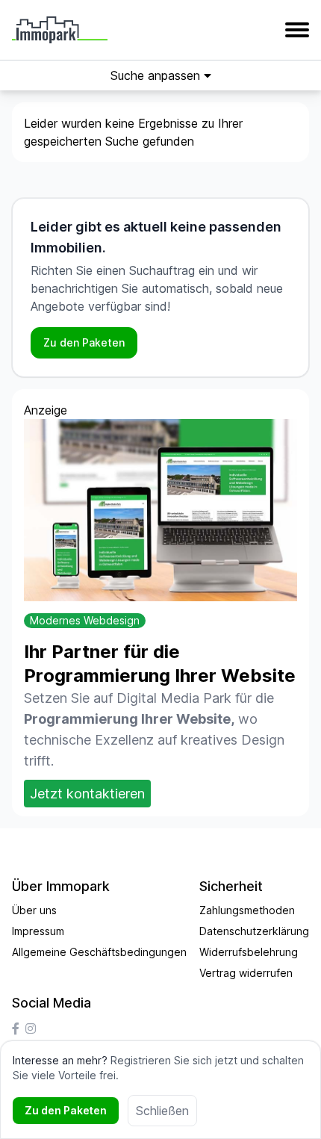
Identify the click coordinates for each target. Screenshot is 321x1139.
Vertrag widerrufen (246, 972)
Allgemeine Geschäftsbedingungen (99, 952)
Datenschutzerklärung (254, 931)
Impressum (38, 931)
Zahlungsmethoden (247, 910)
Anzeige (45, 410)
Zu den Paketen (84, 342)
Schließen (162, 1110)
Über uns (34, 910)
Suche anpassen (157, 75)
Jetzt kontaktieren (87, 793)
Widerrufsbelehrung (248, 952)
